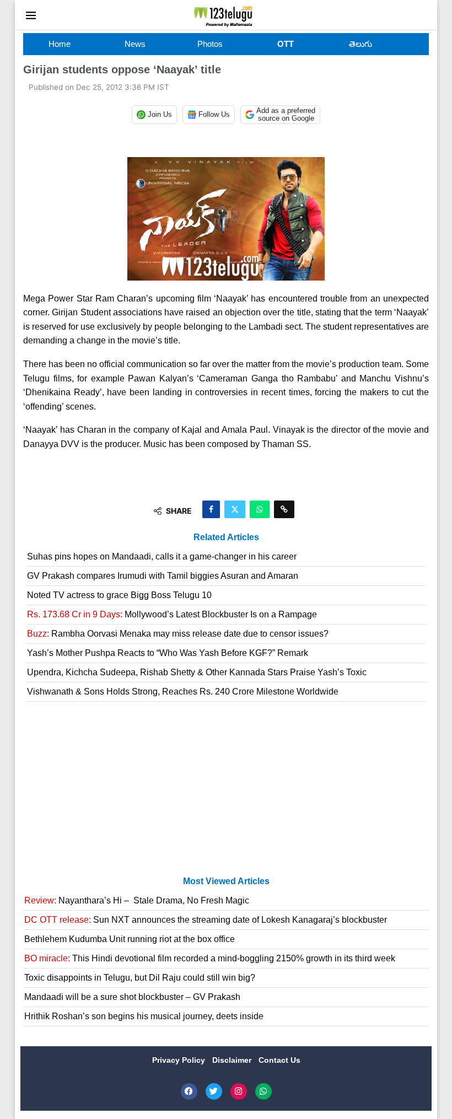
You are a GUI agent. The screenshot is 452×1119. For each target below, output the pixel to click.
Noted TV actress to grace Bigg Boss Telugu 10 (119, 595)
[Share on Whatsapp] (260, 509)
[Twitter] (214, 1091)
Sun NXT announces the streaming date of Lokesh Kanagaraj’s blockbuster (205, 919)
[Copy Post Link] (284, 509)
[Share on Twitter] (234, 509)
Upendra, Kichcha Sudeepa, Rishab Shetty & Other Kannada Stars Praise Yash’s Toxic (197, 672)
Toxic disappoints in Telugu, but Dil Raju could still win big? (139, 977)
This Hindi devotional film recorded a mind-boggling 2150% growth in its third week (209, 958)
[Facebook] (189, 1091)
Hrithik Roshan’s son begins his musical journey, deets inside (143, 1016)
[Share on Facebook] (211, 509)
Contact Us (279, 1060)
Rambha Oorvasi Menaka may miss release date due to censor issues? (178, 633)
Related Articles (226, 537)
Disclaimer (233, 1060)
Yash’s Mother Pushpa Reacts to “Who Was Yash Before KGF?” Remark (167, 653)
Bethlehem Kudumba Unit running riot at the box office (129, 939)
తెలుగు (360, 44)
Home (60, 44)
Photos (210, 44)
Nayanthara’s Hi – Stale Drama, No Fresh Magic (136, 900)
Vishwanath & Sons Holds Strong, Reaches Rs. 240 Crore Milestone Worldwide (182, 691)
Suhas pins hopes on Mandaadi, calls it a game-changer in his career (162, 556)
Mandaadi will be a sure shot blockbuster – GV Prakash (132, 997)
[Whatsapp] (263, 1091)
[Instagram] (238, 1091)
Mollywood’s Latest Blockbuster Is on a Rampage (172, 614)
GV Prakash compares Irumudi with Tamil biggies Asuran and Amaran (162, 575)
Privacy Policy (179, 1060)
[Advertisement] (226, 793)
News (135, 44)
